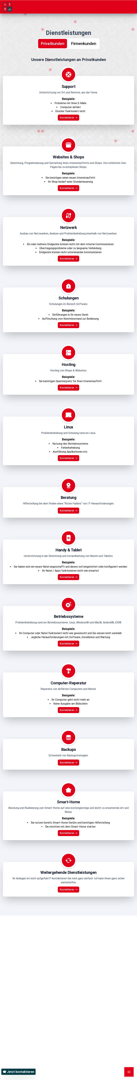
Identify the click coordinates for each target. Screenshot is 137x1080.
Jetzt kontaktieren (18, 1071)
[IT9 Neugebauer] (68, 7)
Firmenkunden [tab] (83, 43)
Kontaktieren (67, 117)
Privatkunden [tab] (52, 43)
